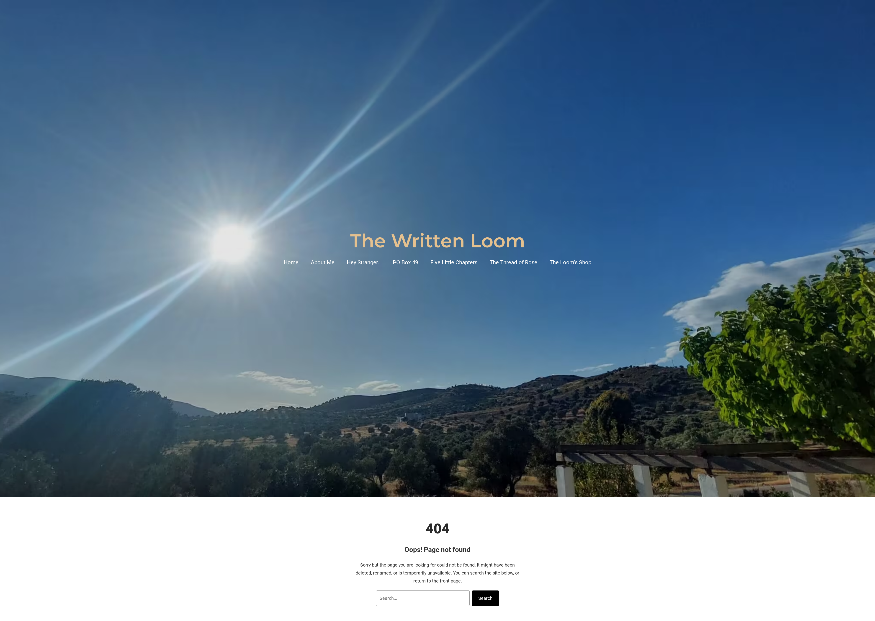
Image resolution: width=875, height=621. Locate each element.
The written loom (437, 240)
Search (485, 598)
